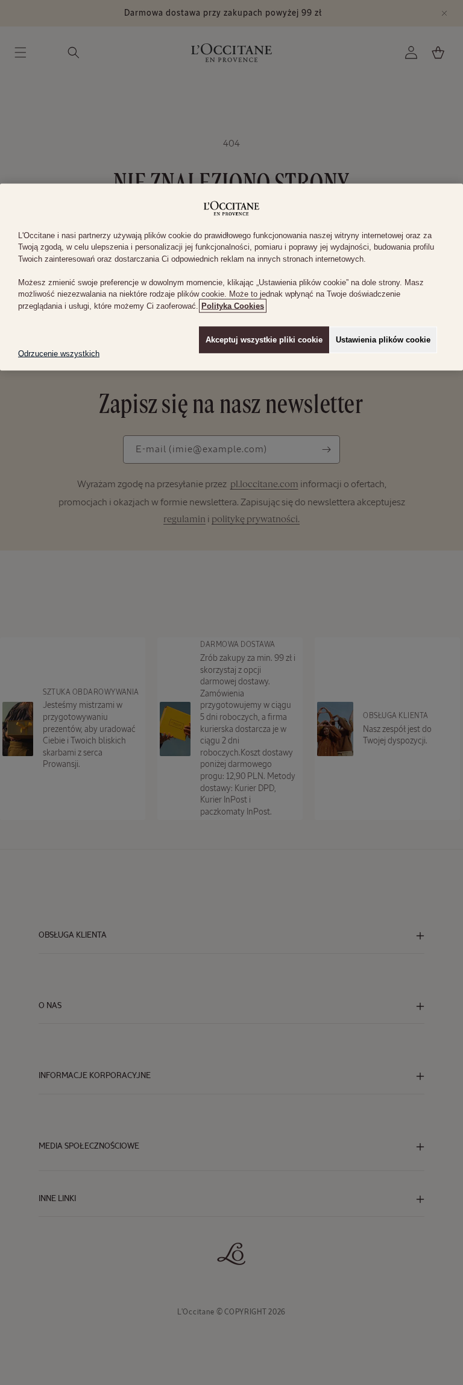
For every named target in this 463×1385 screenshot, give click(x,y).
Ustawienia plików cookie (383, 339)
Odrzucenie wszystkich (58, 353)
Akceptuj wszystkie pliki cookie (264, 339)
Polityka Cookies (232, 305)
